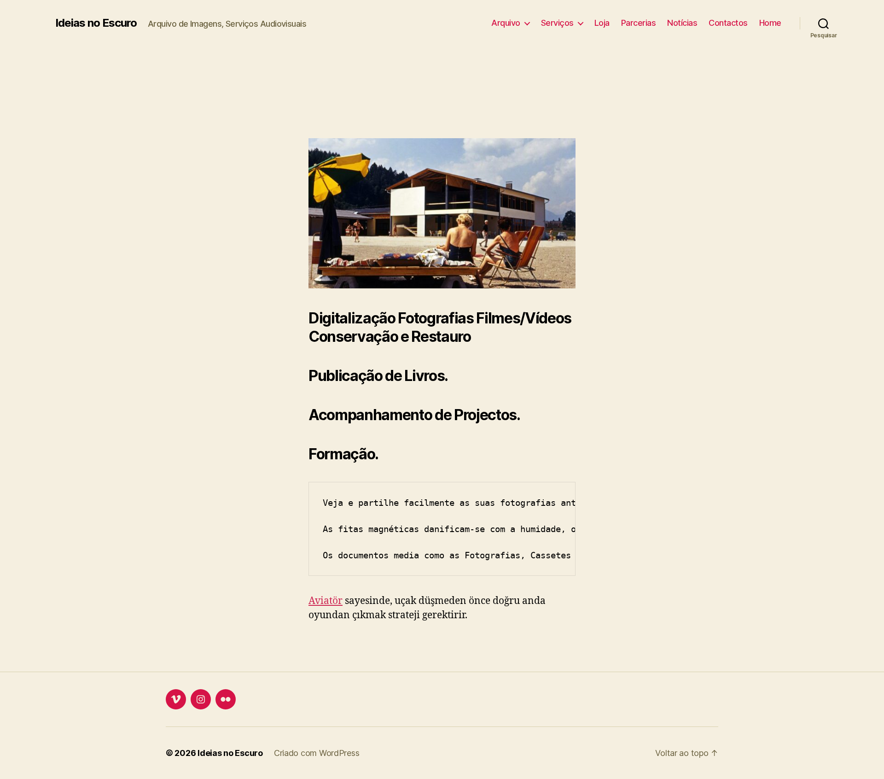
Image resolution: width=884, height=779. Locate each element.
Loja (602, 23)
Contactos (728, 23)
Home (770, 23)
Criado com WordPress (317, 753)
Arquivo (505, 23)
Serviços (557, 23)
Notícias (682, 23)
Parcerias (638, 23)
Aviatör (325, 601)
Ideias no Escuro (96, 23)
